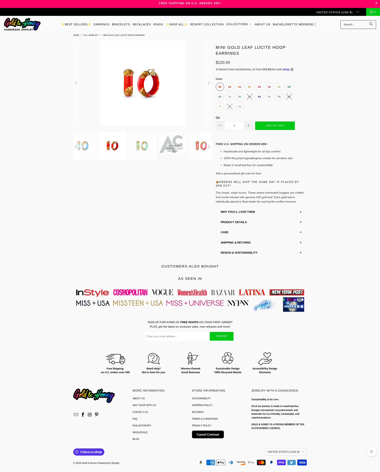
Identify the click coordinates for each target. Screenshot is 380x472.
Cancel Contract (208, 434)
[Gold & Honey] (22, 24)
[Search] (371, 24)
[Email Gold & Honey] (76, 415)
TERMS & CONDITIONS (205, 419)
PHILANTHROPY (142, 425)
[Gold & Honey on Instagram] (90, 415)
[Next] (209, 83)
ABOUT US (139, 398)
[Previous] (76, 83)
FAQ (135, 419)
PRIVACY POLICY (202, 425)
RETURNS (198, 412)
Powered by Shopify (108, 463)
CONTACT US (140, 412)
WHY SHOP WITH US (144, 405)
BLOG (136, 439)
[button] (239, 24)
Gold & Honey (89, 463)
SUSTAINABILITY (201, 398)
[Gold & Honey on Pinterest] (97, 415)
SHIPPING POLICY (202, 405)
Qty (218, 117)
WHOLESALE (140, 432)
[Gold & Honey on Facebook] (83, 415)
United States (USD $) (335, 12)
